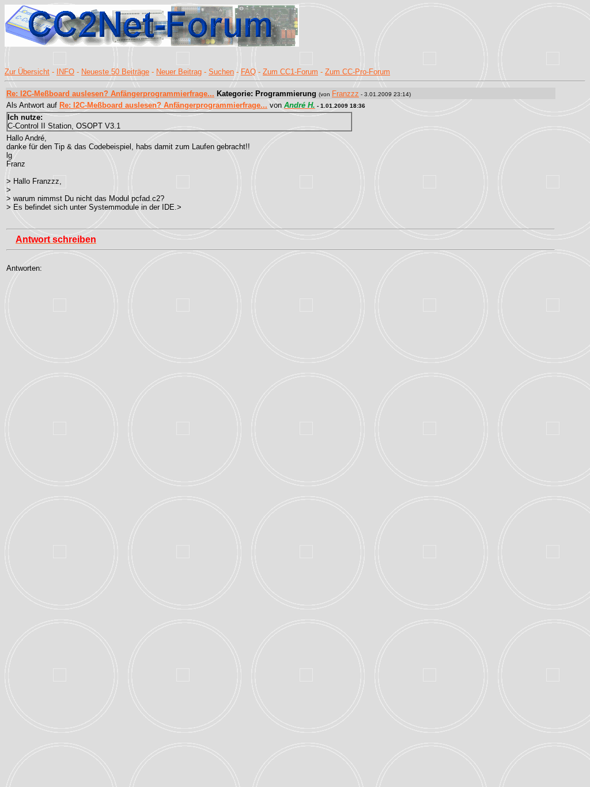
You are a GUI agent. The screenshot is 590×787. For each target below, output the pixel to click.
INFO (65, 71)
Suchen (221, 71)
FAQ (248, 71)
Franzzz (345, 93)
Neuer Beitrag (179, 71)
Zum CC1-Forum (290, 71)
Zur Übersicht (27, 71)
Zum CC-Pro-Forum (357, 71)
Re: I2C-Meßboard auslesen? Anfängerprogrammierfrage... (110, 93)
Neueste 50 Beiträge (115, 71)
